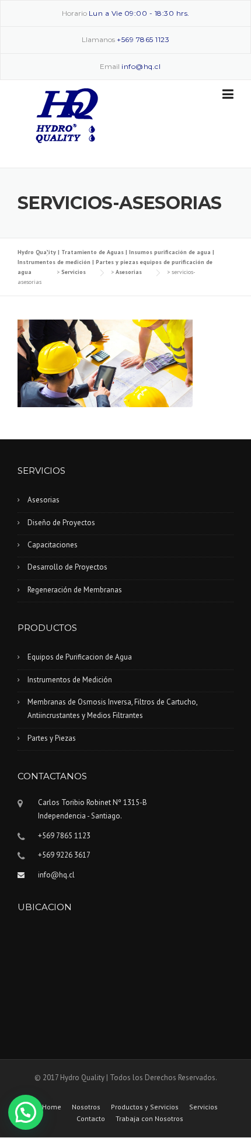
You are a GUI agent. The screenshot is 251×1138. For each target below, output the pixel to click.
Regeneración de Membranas (74, 590)
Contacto (90, 1118)
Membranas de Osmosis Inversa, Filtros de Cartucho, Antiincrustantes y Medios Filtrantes (112, 708)
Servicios (203, 1107)
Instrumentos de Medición (69, 680)
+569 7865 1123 (143, 39)
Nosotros (86, 1107)
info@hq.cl (141, 66)
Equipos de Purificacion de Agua (79, 657)
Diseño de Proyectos (61, 523)
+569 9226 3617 (64, 855)
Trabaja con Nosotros (149, 1118)
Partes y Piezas (51, 738)
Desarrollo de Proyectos (67, 567)
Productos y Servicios (145, 1107)
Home (51, 1107)
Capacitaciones (52, 545)
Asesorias (43, 500)
